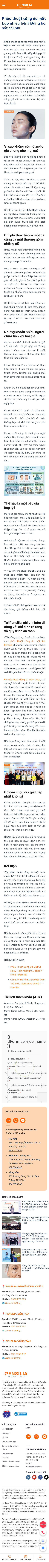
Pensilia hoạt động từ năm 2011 (22, 679)
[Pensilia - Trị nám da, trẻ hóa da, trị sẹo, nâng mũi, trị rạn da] (24, 4)
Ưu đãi (5, 1437)
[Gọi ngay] (43, 1532)
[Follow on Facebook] (40, 1477)
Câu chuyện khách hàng (10, 1447)
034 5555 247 (15, 1184)
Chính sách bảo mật (10, 1461)
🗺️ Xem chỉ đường (11, 1303)
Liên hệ (5, 1457)
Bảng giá (6, 1433)
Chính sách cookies (10, 1466)
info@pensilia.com (34, 1466)
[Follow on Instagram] (28, 1477)
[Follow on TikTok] (46, 1477)
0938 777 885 (15, 1150)
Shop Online (7, 1453)
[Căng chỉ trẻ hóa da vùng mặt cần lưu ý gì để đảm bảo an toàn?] (11, 1271)
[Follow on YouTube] (34, 1477)
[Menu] (3, 4)
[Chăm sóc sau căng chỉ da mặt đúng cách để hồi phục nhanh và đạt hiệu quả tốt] (11, 1255)
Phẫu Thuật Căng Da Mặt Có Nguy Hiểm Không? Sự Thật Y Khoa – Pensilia (26, 970)
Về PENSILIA (7, 1429)
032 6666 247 (15, 1167)
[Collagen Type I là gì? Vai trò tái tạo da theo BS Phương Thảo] (11, 1223)
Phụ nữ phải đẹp (9, 1441)
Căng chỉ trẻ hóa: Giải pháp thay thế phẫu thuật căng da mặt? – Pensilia (27, 983)
